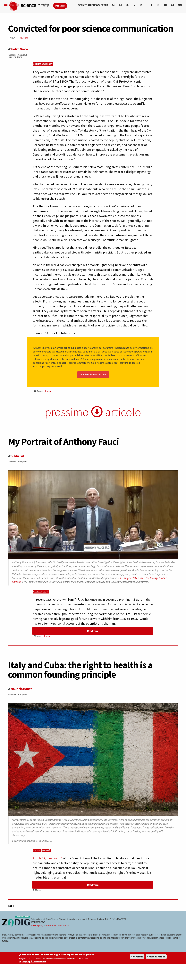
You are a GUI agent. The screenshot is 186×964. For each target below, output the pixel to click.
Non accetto (137, 956)
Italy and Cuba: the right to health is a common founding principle (80, 669)
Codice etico (50, 925)
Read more (93, 631)
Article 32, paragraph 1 (47, 858)
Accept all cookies (156, 956)
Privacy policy (37, 925)
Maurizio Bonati (21, 689)
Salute (37, 850)
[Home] (31, 6)
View (13, 38)
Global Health (40, 591)
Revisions (24, 37)
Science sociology (42, 64)
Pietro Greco (19, 49)
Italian (48, 391)
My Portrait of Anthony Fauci (63, 441)
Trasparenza (63, 925)
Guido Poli (17, 456)
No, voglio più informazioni (32, 961)
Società (46, 850)
